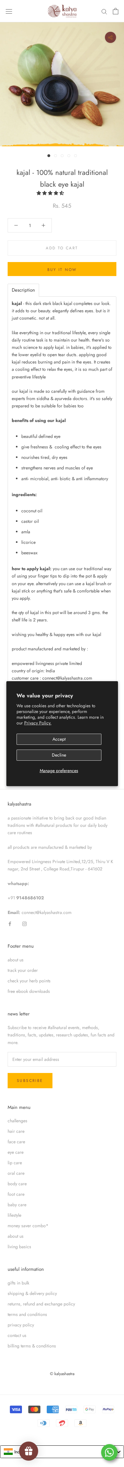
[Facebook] (10, 923)
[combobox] (62, 1451)
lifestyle (14, 1215)
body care (17, 1183)
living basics (19, 1246)
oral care (16, 1173)
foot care (16, 1194)
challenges (17, 1121)
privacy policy (21, 1325)
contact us (17, 1335)
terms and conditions (27, 1314)
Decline (59, 755)
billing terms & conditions (32, 1346)
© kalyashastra (62, 1374)
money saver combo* (28, 1225)
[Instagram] (24, 923)
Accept (58, 739)
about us (16, 960)
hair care (16, 1131)
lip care (15, 1162)
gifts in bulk (18, 1283)
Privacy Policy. (38, 723)
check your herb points (29, 981)
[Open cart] (115, 11)
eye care (16, 1152)
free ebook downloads (29, 991)
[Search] (104, 11)
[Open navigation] (9, 11)
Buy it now (62, 270)
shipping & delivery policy (32, 1293)
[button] (51, 193)
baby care (17, 1204)
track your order (23, 970)
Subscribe (30, 1080)
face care (16, 1141)
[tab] (23, 290)
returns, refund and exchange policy (41, 1304)
